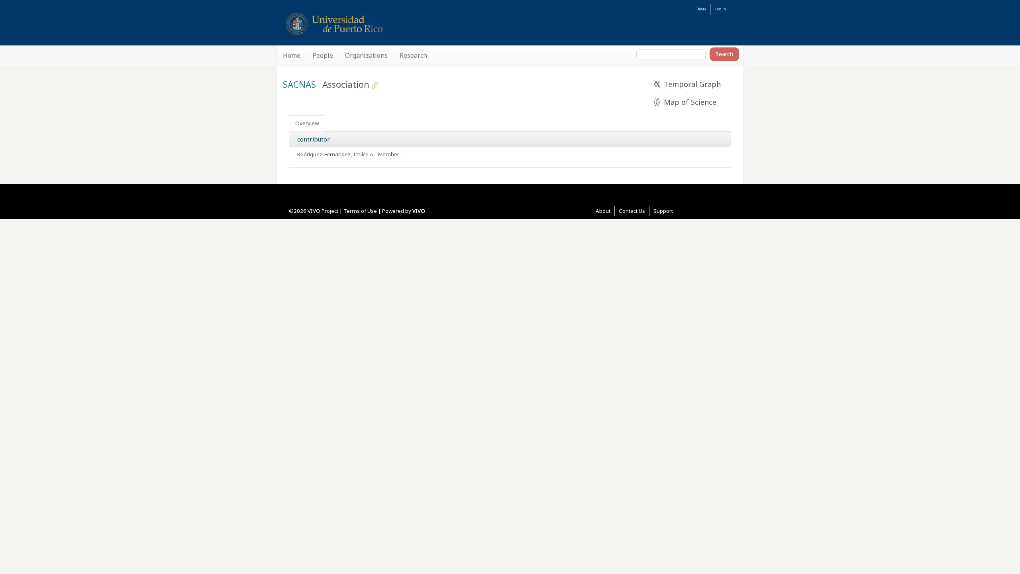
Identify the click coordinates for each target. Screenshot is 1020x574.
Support (663, 210)
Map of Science (690, 102)
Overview (307, 123)
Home (291, 55)
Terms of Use (360, 210)
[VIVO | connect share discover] (371, 23)
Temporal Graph (692, 84)
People (322, 55)
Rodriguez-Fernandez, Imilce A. (336, 154)
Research (413, 55)
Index (701, 9)
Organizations (366, 55)
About (603, 210)
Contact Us (632, 210)
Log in (720, 9)
